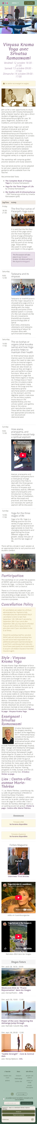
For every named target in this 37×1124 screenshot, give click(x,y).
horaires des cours (7, 1077)
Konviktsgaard (25, 261)
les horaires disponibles (18, 824)
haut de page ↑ (22, 1094)
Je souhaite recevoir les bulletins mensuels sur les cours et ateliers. (19, 1098)
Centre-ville (18, 1081)
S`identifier (29, 3)
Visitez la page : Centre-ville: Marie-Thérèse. (17, 807)
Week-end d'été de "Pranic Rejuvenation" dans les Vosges (16, 989)
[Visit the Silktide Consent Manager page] (32, 1119)
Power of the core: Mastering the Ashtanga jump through (17, 1022)
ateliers (7, 1080)
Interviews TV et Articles (18, 876)
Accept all (18, 1111)
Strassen (24, 257)
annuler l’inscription (29, 1086)
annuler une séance (29, 1077)
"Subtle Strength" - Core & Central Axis (17, 1055)
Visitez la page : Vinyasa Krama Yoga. (17, 710)
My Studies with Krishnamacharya (20, 192)
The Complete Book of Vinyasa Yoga (18, 182)
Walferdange (18, 1078)
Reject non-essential (18, 1115)
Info (21, 993)
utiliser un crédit (29, 1081)
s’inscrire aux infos (27, 1103)
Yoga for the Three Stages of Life (19, 186)
